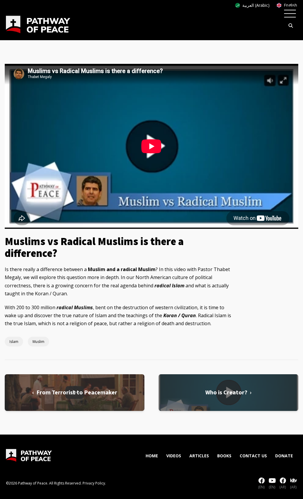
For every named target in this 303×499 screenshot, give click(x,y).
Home (152, 456)
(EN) (261, 487)
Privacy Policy (94, 483)
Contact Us (253, 456)
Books (224, 456)
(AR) (282, 487)
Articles (199, 456)
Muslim (38, 341)
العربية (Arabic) (256, 5)
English (290, 5)
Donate (284, 456)
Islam (13, 341)
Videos (173, 456)
